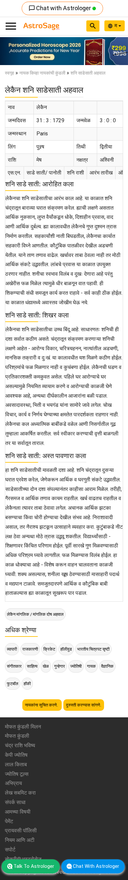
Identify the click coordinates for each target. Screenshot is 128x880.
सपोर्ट (10, 849)
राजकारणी (30, 649)
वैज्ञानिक (107, 666)
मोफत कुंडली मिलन (23, 727)
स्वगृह (9, 73)
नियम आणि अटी (19, 840)
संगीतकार (14, 666)
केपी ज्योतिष (16, 755)
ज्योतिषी (76, 666)
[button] (9, 51)
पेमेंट (9, 821)
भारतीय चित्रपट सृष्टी (93, 649)
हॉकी (27, 683)
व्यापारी (12, 649)
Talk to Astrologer (33, 866)
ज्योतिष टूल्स (17, 774)
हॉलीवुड (66, 649)
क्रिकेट (49, 649)
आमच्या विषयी (18, 812)
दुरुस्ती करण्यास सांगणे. (83, 705)
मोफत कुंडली (17, 736)
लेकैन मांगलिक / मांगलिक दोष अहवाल (35, 614)
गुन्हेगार (59, 666)
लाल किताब (16, 764)
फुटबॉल (12, 683)
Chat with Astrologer (60, 8)
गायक (91, 666)
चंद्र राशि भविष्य (20, 745)
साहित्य (32, 666)
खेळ (46, 666)
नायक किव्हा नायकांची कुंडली (42, 73)
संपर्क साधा (15, 802)
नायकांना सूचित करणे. (42, 705)
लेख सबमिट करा (20, 793)
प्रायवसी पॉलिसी (21, 830)
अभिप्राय (13, 783)
